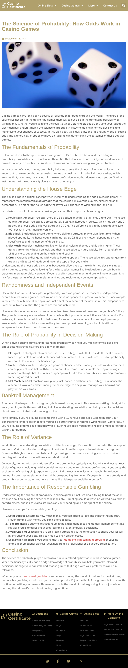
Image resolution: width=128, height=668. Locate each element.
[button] (123, 5)
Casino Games (71, 5)
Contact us (110, 5)
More (91, 5)
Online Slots (45, 5)
